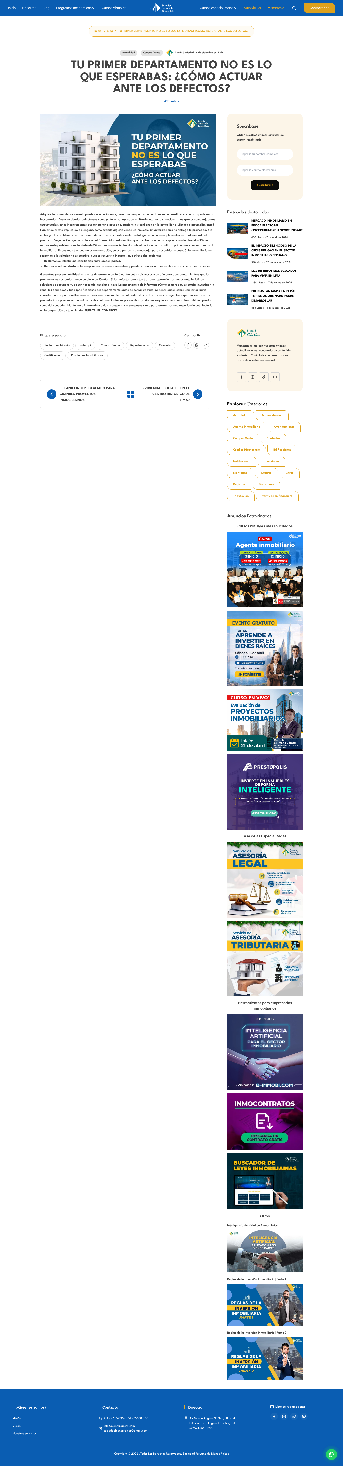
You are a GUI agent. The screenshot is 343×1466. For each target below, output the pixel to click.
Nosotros (29, 8)
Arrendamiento (284, 426)
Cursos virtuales (114, 8)
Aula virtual (252, 8)
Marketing (240, 473)
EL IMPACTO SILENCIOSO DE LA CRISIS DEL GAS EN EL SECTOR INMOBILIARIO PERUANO (273, 250)
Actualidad (240, 415)
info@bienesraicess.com (119, 1426)
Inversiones (271, 461)
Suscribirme (265, 185)
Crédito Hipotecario (246, 449)
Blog (46, 8)
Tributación (241, 496)
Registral (239, 484)
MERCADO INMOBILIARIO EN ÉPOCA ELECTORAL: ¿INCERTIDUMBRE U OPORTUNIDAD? (277, 225)
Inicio (12, 8)
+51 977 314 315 (114, 1418)
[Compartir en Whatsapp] (196, 345)
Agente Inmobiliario (246, 426)
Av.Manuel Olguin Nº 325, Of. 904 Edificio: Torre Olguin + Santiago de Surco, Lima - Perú (212, 1423)
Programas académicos (74, 8)
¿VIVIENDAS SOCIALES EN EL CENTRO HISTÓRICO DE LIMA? (166, 394)
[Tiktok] (264, 377)
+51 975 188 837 (137, 1418)
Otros (290, 473)
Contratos (273, 438)
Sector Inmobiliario (57, 345)
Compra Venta (110, 345)
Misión (17, 1418)
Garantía (165, 345)
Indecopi (85, 345)
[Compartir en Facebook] (188, 345)
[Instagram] (252, 377)
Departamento (139, 345)
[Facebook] (241, 377)
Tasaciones (266, 484)
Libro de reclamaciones (290, 1406)
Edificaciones (282, 449)
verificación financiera (277, 496)
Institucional (241, 461)
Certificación (52, 355)
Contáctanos (319, 8)
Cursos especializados (216, 8)
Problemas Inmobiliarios (87, 355)
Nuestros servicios (24, 1433)
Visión (17, 1426)
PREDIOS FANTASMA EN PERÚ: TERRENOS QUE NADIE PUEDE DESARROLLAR (273, 296)
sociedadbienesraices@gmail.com (125, 1430)
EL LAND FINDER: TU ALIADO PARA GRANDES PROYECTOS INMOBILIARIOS (87, 394)
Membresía (276, 8)
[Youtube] (275, 377)
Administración (272, 415)
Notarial (266, 473)
